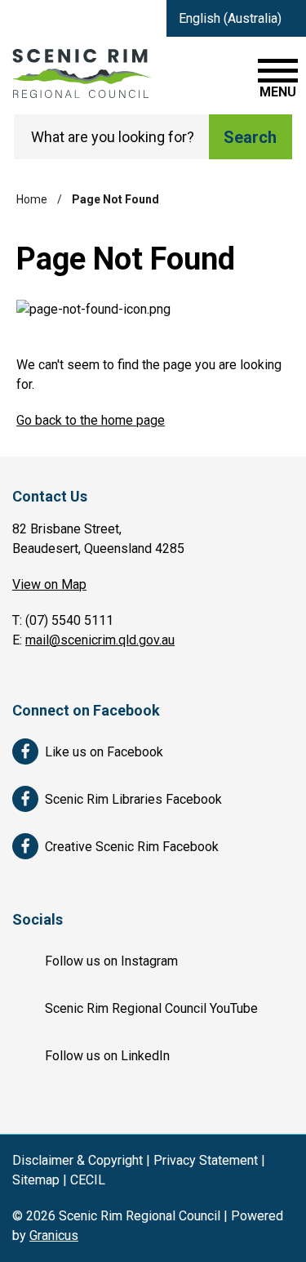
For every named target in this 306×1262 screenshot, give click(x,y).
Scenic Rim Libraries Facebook (133, 799)
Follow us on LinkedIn (107, 1056)
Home (31, 199)
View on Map (49, 584)
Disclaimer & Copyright (77, 1160)
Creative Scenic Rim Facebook (132, 846)
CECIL (87, 1180)
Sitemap (36, 1180)
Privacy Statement (205, 1160)
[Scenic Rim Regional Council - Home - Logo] (81, 73)
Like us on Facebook (104, 752)
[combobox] (236, 18)
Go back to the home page (90, 420)
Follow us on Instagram (111, 961)
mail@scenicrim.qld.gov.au (100, 640)
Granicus (53, 1235)
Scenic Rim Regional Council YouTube (151, 1008)
